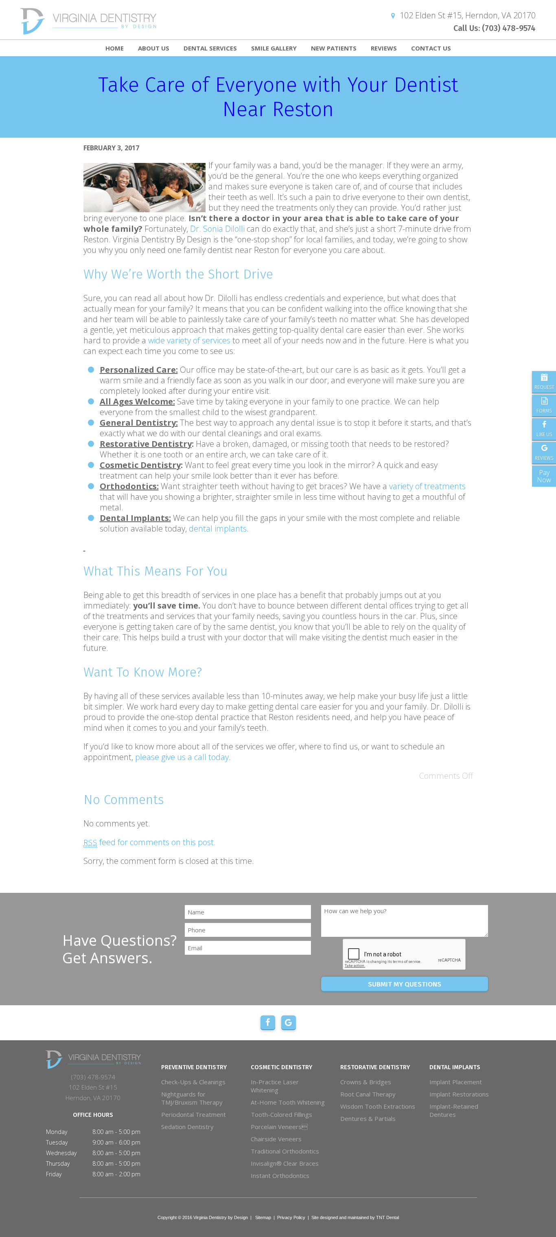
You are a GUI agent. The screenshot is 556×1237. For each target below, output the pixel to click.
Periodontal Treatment (193, 1114)
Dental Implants (454, 1067)
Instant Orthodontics (280, 1175)
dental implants (218, 528)
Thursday (58, 1163)
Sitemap (263, 1217)
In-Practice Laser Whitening (275, 1086)
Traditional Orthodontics (285, 1151)
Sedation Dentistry (187, 1127)
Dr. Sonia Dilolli (217, 228)
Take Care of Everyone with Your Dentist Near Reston (278, 97)
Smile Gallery (274, 48)
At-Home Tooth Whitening (288, 1102)
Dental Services (210, 48)
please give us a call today (182, 756)
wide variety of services (189, 340)
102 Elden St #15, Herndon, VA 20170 (467, 15)
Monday (56, 1132)
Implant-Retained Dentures (453, 1110)
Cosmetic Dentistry (281, 1067)
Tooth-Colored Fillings (281, 1114)
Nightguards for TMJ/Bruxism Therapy (192, 1098)
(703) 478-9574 (93, 1077)
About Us (153, 48)
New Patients (334, 48)
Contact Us (431, 48)
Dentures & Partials (368, 1118)
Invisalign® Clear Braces (285, 1163)
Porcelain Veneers (279, 1127)
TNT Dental (387, 1217)
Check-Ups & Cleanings (193, 1082)
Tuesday (57, 1142)
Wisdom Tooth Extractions (377, 1106)
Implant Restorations (459, 1094)
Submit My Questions (404, 984)
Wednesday (61, 1153)
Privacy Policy (291, 1217)
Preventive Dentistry (194, 1067)
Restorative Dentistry (375, 1067)
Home (114, 48)
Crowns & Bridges (365, 1082)
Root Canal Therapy (368, 1094)
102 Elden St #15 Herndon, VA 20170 (93, 1092)
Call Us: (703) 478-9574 (494, 28)
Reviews (384, 48)
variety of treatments (427, 486)
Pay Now (544, 476)
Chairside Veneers (276, 1139)
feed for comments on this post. (149, 842)
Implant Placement (455, 1082)
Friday (53, 1174)
